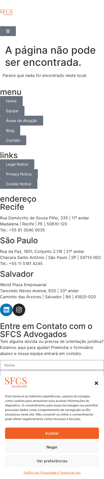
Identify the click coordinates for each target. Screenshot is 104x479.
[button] (96, 383)
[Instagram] (19, 310)
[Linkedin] (6, 310)
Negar (52, 447)
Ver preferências (52, 461)
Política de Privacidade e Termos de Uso (52, 472)
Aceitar (52, 433)
